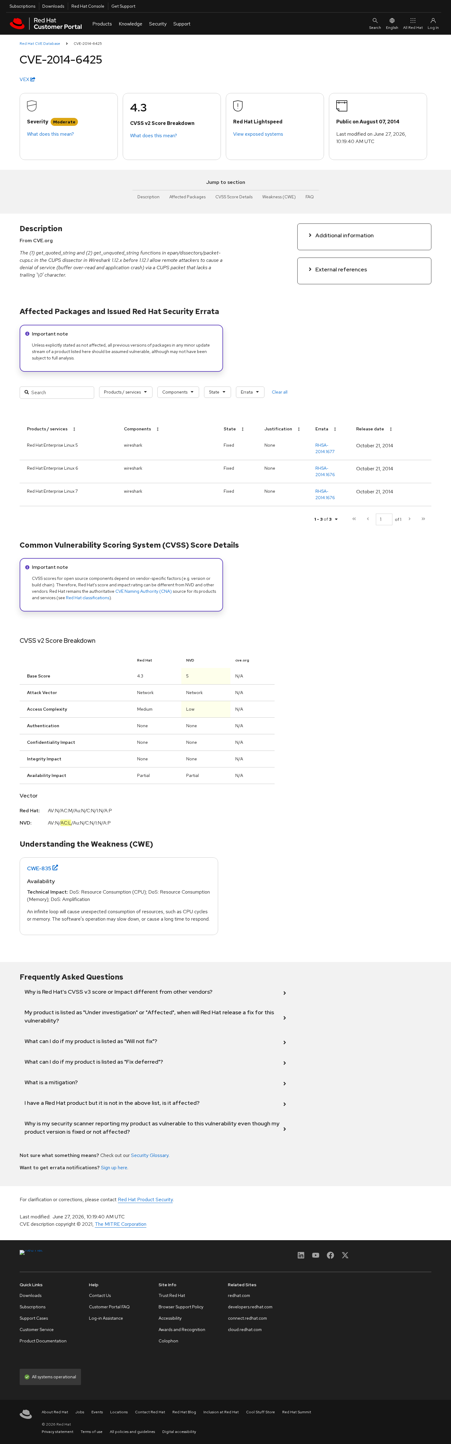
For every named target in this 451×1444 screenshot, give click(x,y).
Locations (119, 1412)
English (392, 27)
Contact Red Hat (150, 1412)
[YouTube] (315, 1257)
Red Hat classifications (87, 597)
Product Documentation (43, 1341)
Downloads (53, 6)
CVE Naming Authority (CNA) (143, 591)
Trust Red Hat (172, 1295)
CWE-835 (39, 868)
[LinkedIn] (301, 1257)
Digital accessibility (179, 1431)
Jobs (79, 1412)
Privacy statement (57, 1431)
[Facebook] (330, 1257)
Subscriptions (22, 6)
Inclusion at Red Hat (221, 1412)
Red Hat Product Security (145, 1199)
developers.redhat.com (250, 1307)
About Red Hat (55, 1412)
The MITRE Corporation (120, 1224)
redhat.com (239, 1295)
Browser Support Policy (181, 1307)
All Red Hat (413, 27)
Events (97, 1412)
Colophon (168, 1341)
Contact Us (100, 1295)
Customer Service (37, 1329)
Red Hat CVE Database (40, 43)
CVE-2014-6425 (88, 43)
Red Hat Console (87, 6)
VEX (25, 79)
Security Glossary (149, 1155)
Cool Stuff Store (260, 1412)
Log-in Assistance (106, 1318)
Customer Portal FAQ (109, 1307)
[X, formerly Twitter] (345, 1257)
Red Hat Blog (184, 1412)
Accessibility (170, 1318)
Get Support (123, 6)
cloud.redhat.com (245, 1329)
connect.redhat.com (247, 1318)
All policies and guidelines (132, 1431)
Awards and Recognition (182, 1329)
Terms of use (91, 1431)
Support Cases (34, 1318)
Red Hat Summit (296, 1412)
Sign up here (114, 1167)
